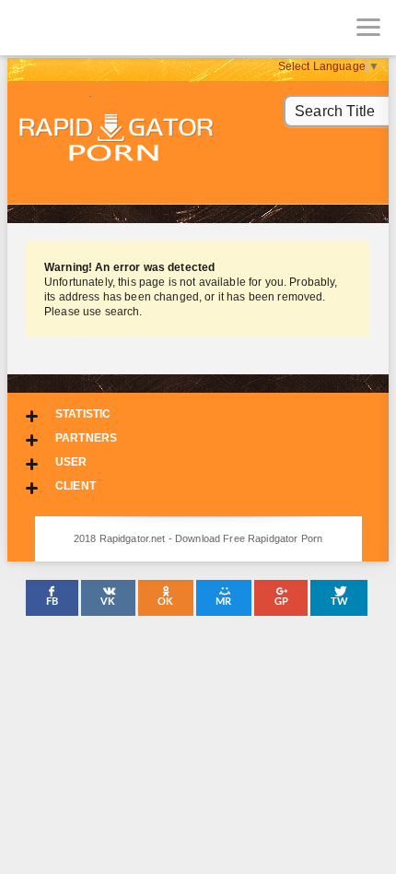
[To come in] (83, 27)
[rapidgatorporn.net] (27, 27)
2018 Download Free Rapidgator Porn (117, 139)
